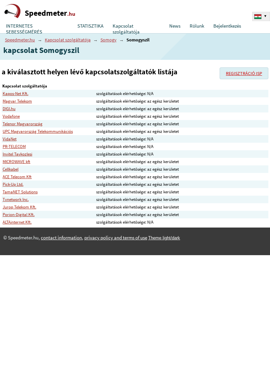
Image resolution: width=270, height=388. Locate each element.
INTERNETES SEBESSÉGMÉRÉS (24, 29)
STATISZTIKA (90, 26)
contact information (61, 238)
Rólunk (197, 26)
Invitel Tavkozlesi (17, 154)
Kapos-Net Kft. (15, 93)
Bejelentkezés (227, 26)
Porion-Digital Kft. (19, 214)
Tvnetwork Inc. (16, 199)
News (174, 26)
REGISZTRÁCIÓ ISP (244, 73)
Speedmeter (50, 13)
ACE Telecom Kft (17, 177)
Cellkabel (10, 169)
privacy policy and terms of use (115, 238)
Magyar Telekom (17, 101)
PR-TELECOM (14, 146)
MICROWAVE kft (16, 161)
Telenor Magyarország (22, 124)
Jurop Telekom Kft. (19, 207)
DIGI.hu (9, 108)
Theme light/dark (164, 237)
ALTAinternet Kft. (17, 222)
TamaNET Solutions (20, 192)
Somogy (108, 40)
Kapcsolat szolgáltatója (126, 29)
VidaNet (9, 139)
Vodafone (11, 116)
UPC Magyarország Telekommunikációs (38, 131)
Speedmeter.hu (20, 40)
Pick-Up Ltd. (13, 184)
